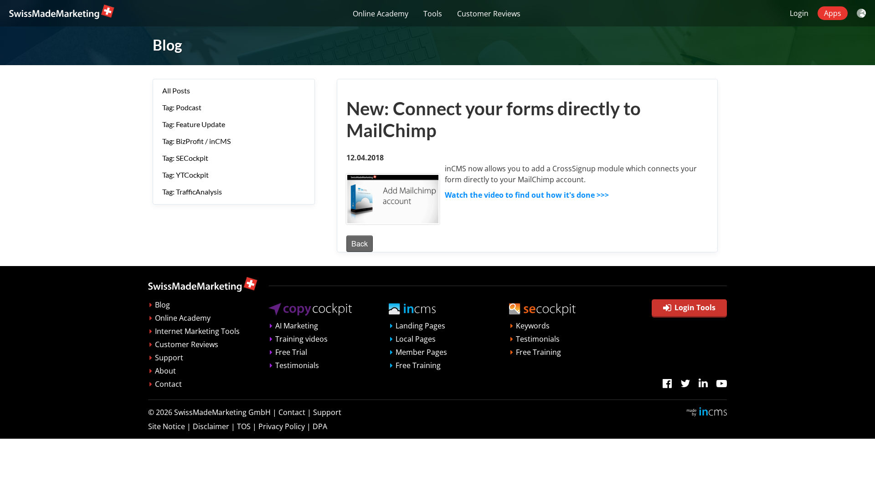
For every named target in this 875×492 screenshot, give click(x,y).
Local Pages (416, 339)
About (165, 371)
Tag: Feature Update (193, 124)
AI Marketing (296, 326)
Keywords (533, 326)
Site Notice (166, 426)
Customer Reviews (488, 14)
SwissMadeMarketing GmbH (222, 412)
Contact (168, 384)
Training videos (301, 339)
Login (799, 13)
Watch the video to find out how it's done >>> (527, 195)
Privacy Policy (281, 426)
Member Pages (421, 352)
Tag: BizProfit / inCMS (196, 141)
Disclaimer (211, 426)
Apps (832, 13)
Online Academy (380, 14)
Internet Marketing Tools (197, 331)
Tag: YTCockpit (185, 174)
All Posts (176, 90)
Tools (432, 14)
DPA (320, 426)
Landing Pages (420, 326)
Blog (162, 305)
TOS (244, 426)
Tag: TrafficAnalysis (192, 191)
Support (169, 358)
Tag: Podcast (181, 107)
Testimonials (297, 365)
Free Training (418, 365)
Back (359, 243)
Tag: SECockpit (185, 158)
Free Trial (291, 352)
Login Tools (694, 307)
